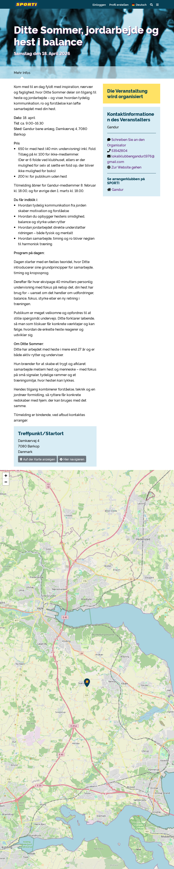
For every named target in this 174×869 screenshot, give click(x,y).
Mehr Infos (22, 72)
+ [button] (5, 475)
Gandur (117, 189)
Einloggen (99, 4)
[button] (139, 4)
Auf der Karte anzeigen (38, 459)
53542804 (119, 150)
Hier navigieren (73, 459)
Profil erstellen (119, 4)
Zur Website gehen (126, 167)
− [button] (5, 482)
